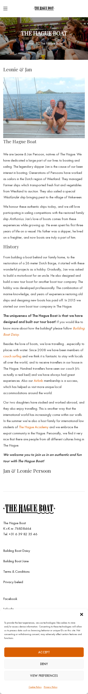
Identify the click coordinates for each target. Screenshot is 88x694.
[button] (81, 614)
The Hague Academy (34, 427)
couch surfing (12, 356)
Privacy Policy (50, 686)
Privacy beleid (13, 582)
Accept (44, 652)
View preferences (44, 676)
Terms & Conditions (16, 571)
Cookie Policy (35, 686)
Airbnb (38, 380)
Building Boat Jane (16, 561)
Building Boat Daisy (16, 550)
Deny (44, 664)
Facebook (10, 599)
